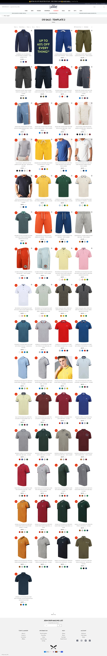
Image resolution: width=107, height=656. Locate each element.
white (65, 96)
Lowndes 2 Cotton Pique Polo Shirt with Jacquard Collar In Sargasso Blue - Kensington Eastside (23, 598)
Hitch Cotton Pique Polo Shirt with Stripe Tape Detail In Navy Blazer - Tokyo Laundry (23, 201)
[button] (31, 30)
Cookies (43, 637)
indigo (87, 98)
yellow (47, 169)
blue (80, 98)
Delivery (63, 633)
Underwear (47, 10)
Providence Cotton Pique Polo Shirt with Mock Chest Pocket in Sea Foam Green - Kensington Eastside (43, 310)
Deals (63, 10)
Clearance (55, 10)
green (45, 205)
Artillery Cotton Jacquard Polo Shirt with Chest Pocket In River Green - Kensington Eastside (23, 237)
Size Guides (63, 637)
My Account (83, 633)
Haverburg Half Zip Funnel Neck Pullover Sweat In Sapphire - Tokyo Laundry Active (23, 56)
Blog (81, 10)
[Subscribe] (59, 625)
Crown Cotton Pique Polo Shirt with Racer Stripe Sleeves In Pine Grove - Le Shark (63, 526)
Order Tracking (83, 635)
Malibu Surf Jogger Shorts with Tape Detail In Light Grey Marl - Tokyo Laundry (63, 128)
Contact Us (23, 635)
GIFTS (75, 10)
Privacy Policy (43, 635)
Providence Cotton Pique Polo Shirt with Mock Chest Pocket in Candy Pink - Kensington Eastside (84, 273)
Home (26, 10)
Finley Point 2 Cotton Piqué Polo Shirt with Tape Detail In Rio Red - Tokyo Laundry (23, 490)
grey (21, 62)
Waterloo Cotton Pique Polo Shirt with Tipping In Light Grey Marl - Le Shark (43, 346)
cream (87, 134)
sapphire (23, 62)
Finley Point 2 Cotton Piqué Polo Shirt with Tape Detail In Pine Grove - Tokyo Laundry (63, 490)
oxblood (26, 62)
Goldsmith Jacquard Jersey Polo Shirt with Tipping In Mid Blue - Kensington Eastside (23, 346)
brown (82, 496)
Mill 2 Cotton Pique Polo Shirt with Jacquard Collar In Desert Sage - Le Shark (23, 419)
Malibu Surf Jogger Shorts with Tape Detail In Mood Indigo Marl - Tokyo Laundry (83, 92)
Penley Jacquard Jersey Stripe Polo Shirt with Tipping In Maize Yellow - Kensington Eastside (63, 310)
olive (83, 60)
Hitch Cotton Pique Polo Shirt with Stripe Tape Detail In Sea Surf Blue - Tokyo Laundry (63, 164)
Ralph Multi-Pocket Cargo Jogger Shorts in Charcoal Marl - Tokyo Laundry (23, 92)
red (62, 96)
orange (40, 242)
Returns (63, 635)
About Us (23, 633)
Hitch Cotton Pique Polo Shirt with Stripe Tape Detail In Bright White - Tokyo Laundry (83, 164)
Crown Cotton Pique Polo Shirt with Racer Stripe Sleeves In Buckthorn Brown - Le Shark (23, 526)
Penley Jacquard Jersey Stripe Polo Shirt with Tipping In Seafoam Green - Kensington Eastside (83, 310)
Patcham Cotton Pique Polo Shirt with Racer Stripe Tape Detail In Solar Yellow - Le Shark (63, 382)
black (77, 134)
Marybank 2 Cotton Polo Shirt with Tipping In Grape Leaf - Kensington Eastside (83, 562)
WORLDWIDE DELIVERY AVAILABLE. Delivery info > (88, 13)
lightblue (60, 96)
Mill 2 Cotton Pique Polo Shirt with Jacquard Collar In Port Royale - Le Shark (43, 419)
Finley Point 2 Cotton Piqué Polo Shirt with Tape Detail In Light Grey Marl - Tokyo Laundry (43, 490)
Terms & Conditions (43, 633)
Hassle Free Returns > (53, 13)
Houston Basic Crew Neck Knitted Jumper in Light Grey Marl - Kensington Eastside (23, 164)
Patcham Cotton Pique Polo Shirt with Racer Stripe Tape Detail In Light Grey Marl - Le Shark (43, 382)
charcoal (81, 60)
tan (61, 459)
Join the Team (23, 637)
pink (62, 279)
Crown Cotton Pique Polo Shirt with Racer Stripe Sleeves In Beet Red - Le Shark (43, 526)
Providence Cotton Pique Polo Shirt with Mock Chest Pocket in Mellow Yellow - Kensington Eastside (63, 273)
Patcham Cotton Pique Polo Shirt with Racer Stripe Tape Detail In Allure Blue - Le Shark (23, 382)
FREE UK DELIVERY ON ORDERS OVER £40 (19, 13)
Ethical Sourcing (43, 639)
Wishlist (83, 637)
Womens (39, 10)
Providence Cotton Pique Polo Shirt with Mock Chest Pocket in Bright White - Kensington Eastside (23, 310)
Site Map (43, 640)
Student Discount (63, 639)
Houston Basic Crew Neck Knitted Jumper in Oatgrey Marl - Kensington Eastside (83, 128)
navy (62, 60)
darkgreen (67, 423)
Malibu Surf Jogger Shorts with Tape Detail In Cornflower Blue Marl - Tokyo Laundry (23, 128)
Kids (69, 10)
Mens (32, 10)
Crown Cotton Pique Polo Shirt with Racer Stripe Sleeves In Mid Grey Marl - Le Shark (83, 490)
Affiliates (23, 639)
